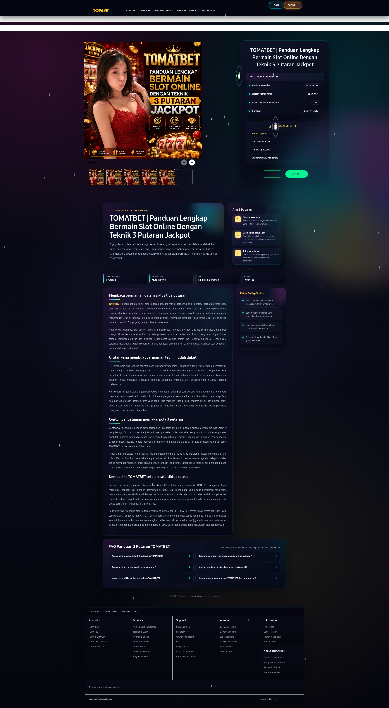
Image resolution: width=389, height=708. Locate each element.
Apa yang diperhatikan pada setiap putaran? (134, 567)
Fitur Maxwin (139, 646)
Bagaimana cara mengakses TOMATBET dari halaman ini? (227, 578)
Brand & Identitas (272, 672)
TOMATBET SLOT (96, 646)
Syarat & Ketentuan (185, 651)
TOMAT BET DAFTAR (98, 641)
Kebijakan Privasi (184, 646)
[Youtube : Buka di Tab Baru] (298, 699)
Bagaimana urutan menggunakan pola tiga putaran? (225, 556)
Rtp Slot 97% (182, 632)
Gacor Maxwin (270, 632)
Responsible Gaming (185, 656)
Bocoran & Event (140, 632)
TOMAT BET (94, 632)
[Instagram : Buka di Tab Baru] (292, 699)
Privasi (122, 699)
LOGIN (272, 173)
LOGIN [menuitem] (276, 5)
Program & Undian (141, 637)
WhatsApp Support (185, 637)
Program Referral (140, 656)
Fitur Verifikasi (227, 646)
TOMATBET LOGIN (97, 637)
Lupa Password (227, 637)
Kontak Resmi (270, 641)
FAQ (178, 641)
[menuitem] (131, 10)
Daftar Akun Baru (228, 632)
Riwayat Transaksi (228, 641)
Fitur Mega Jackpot (141, 651)
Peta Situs (141, 699)
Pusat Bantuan (183, 627)
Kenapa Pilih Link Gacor (275, 662)
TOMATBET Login (228, 627)
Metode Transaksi (141, 641)
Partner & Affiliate (272, 667)
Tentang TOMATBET (273, 657)
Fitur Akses (269, 627)
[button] (291, 10)
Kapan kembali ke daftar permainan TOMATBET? (136, 578)
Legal (131, 699)
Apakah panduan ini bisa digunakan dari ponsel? (222, 567)
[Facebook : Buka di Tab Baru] (280, 699)
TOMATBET (114, 303)
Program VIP (226, 651)
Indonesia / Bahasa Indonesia (100, 699)
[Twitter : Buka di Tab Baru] (286, 699)
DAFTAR (296, 173)
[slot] (103, 10)
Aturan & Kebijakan (273, 637)
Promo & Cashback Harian (145, 627)
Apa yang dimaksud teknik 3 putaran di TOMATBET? (137, 556)
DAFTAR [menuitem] (291, 5)
